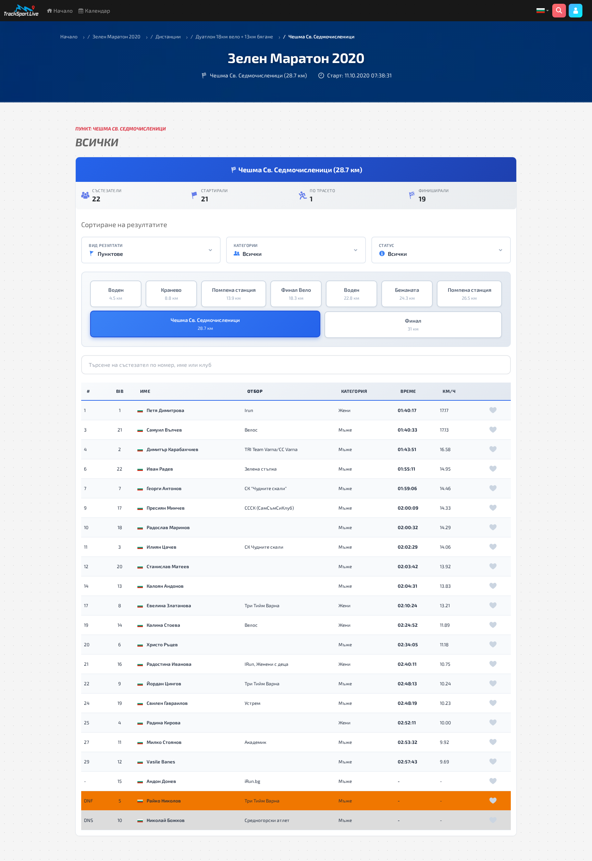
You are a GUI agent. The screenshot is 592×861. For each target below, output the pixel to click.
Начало (62, 10)
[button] (543, 10)
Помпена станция (234, 294)
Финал (413, 324)
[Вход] (575, 10)
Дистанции (168, 36)
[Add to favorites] (493, 410)
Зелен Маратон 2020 (116, 36)
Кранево (171, 294)
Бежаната (407, 294)
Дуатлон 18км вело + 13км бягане (234, 36)
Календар (97, 10)
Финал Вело (296, 294)
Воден (116, 294)
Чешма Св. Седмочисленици (205, 324)
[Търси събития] (559, 10)
